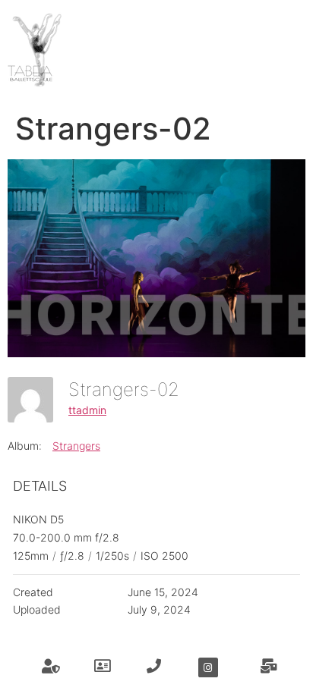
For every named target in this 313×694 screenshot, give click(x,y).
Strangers (76, 445)
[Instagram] (208, 667)
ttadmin (87, 410)
